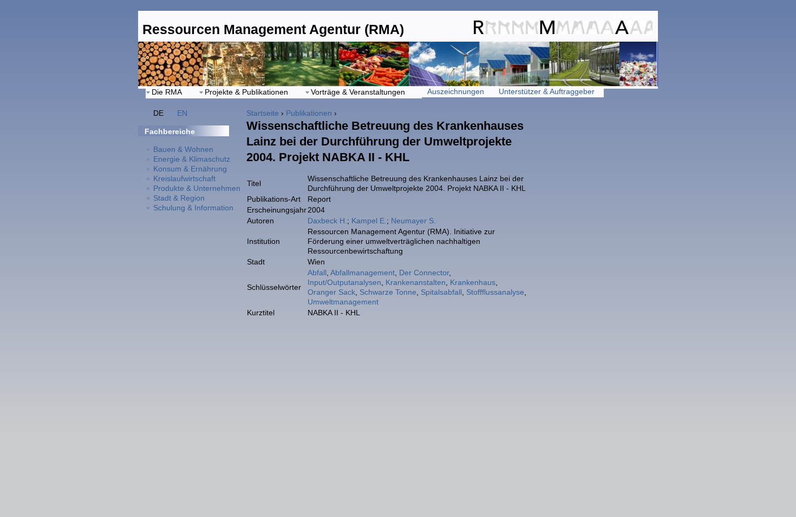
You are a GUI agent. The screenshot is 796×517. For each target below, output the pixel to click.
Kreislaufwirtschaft (184, 178)
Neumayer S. (413, 220)
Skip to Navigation (634, 15)
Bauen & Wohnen (183, 149)
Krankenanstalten (416, 282)
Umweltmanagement (343, 301)
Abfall (317, 272)
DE (158, 113)
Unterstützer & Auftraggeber (547, 91)
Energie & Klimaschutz (191, 159)
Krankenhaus (472, 282)
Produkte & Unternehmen (196, 188)
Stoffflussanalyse (495, 292)
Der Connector (424, 272)
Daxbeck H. (327, 220)
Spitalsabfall (441, 292)
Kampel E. (369, 220)
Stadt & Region (179, 198)
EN (182, 113)
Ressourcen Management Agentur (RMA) (273, 29)
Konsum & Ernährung (190, 168)
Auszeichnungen (455, 91)
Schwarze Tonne (388, 292)
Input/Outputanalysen (344, 282)
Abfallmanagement (362, 272)
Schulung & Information (193, 207)
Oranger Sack (331, 292)
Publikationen (309, 113)
